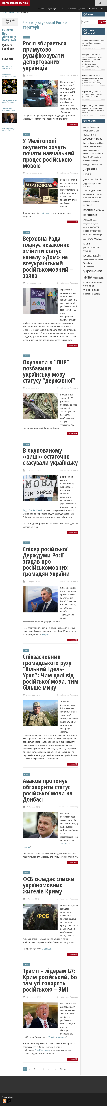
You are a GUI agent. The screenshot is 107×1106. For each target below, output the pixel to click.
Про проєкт (93, 9)
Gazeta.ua (46, 949)
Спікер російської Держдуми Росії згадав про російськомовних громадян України (46, 561)
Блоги (62, 9)
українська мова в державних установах (93, 281)
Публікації (52, 9)
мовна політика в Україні (93, 214)
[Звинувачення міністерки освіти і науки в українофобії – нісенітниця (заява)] (9, 118)
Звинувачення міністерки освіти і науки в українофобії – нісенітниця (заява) (10, 109)
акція (90, 157)
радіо (85, 239)
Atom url (9, 1101)
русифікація (92, 255)
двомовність (94, 164)
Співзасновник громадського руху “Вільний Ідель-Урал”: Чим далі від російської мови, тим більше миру (50, 672)
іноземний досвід (91, 294)
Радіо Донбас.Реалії (32, 510)
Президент (93, 147)
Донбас (92, 131)
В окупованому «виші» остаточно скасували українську (50, 456)
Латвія (97, 143)
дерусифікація (92, 179)
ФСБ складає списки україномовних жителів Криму (48, 885)
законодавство (92, 190)
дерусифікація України (92, 184)
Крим (92, 143)
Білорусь (86, 127)
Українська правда (57, 1037)
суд (90, 263)
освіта (86, 234)
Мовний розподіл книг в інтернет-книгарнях (8, 130)
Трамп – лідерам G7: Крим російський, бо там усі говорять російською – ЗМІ (50, 980)
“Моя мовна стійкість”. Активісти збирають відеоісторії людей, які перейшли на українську (10, 76)
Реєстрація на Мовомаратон (7, 67)
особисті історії (96, 235)
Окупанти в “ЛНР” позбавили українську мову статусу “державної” (49, 371)
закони (86, 186)
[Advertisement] (10, 172)
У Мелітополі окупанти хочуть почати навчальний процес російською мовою (49, 153)
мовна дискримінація (91, 201)
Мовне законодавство (76, 9)
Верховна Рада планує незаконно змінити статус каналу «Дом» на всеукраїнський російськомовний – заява (48, 257)
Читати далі (72, 124)
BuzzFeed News (42, 1050)
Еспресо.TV (47, 635)
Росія (100, 153)
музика (95, 224)
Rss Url (5, 1101)
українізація (91, 289)
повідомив (45, 213)
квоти (85, 194)
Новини (41, 9)
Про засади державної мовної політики (92, 150)
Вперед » (63, 1069)
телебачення (89, 266)
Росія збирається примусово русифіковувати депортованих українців (44, 55)
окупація (86, 227)
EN (102, 9)
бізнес (90, 160)
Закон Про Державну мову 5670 (92, 138)
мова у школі (94, 197)
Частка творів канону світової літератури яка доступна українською (10, 101)
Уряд (85, 157)
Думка (26, 650)
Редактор (74, 75)
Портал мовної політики (15, 3)
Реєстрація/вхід (11, 21)
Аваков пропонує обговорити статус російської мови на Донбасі (47, 790)
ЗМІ (97, 131)
